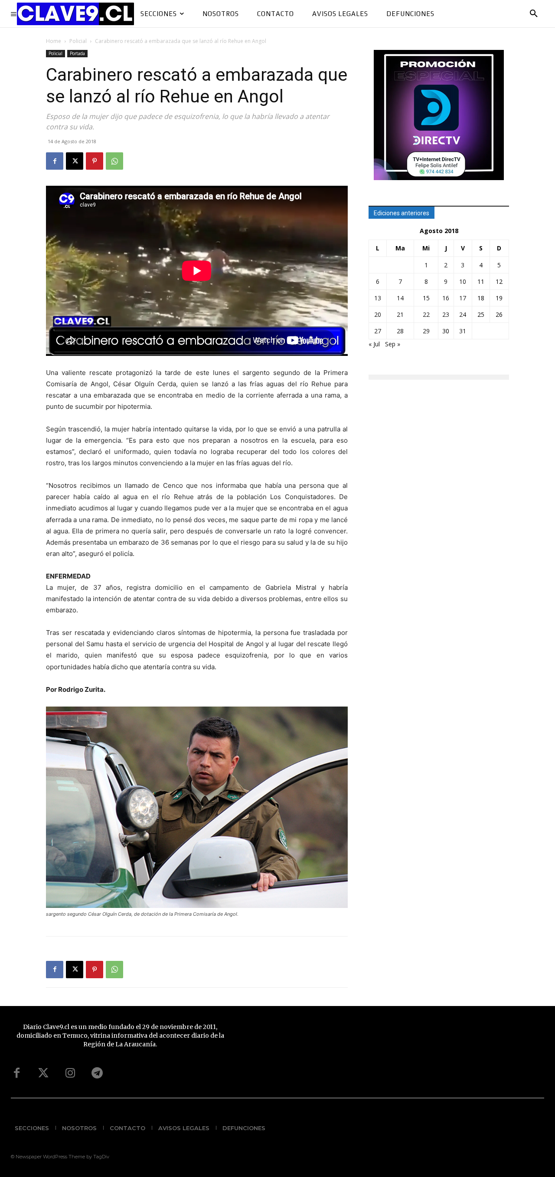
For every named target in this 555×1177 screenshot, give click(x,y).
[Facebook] (54, 161)
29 (426, 331)
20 (377, 314)
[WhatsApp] (114, 161)
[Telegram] (97, 1073)
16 (445, 298)
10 (462, 281)
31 (462, 331)
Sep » (392, 344)
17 (462, 298)
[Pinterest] (94, 161)
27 (377, 331)
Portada (77, 53)
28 (400, 331)
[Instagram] (70, 1073)
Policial (78, 41)
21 (400, 314)
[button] (533, 13)
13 (377, 298)
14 (400, 298)
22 (426, 314)
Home (53, 41)
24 (462, 314)
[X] (74, 161)
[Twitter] (43, 1073)
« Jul (374, 344)
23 (445, 314)
